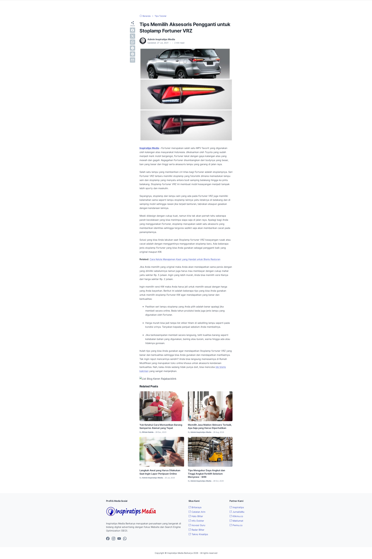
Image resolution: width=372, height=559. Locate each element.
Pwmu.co (237, 525)
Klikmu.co (237, 516)
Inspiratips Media (149, 148)
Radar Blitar (197, 529)
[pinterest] (132, 54)
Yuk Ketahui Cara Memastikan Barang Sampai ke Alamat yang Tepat (161, 426)
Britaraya (196, 507)
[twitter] (132, 36)
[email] (132, 60)
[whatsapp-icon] (125, 539)
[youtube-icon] (119, 539)
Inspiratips (238, 507)
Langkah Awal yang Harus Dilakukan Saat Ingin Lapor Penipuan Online (160, 472)
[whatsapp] (132, 42)
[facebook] (132, 30)
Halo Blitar (197, 516)
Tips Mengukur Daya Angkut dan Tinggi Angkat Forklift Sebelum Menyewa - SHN (206, 473)
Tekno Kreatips (199, 534)
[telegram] (132, 48)
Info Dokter (197, 520)
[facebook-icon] (108, 539)
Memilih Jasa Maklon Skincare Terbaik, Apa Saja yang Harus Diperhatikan (210, 426)
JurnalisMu (238, 511)
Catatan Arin (198, 511)
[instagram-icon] (113, 539)
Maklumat (237, 520)
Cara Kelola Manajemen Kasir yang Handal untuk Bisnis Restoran (185, 259)
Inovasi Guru (198, 525)
